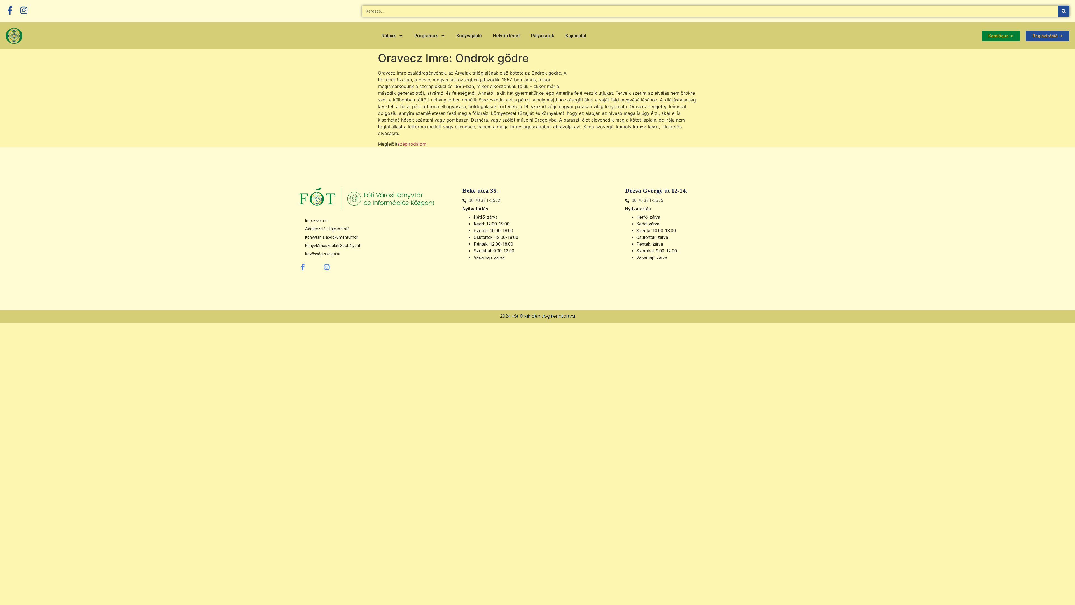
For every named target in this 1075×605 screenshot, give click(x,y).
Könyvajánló (469, 35)
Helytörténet (506, 35)
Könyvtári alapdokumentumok (331, 237)
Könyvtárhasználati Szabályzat (332, 245)
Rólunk (389, 35)
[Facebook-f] (303, 267)
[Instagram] (327, 267)
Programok (426, 35)
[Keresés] (1063, 11)
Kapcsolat (575, 35)
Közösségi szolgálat (322, 254)
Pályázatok (542, 35)
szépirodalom (412, 144)
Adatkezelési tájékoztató (327, 229)
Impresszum (316, 220)
